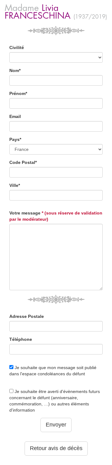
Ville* (14, 185)
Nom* (15, 70)
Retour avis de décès (56, 448)
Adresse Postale (26, 316)
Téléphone (20, 339)
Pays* (15, 139)
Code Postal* (23, 162)
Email (15, 116)
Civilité (16, 47)
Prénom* (18, 93)
